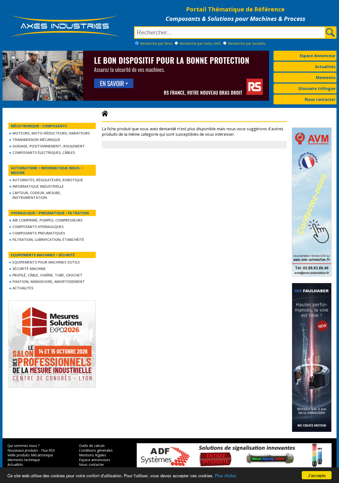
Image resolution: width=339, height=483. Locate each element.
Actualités (325, 66)
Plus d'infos (225, 475)
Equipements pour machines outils (46, 262)
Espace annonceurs (94, 459)
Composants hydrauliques (38, 226)
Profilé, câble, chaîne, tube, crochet (47, 275)
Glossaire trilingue (317, 88)
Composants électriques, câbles (43, 152)
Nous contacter (320, 99)
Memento (326, 77)
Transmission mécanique (36, 139)
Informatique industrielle (38, 186)
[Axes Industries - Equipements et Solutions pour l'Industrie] (64, 37)
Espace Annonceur (318, 55)
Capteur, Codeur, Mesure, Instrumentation (36, 195)
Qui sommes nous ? (23, 445)
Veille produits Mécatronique (30, 455)
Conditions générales (96, 450)
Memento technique (23, 459)
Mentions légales (92, 455)
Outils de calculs (92, 445)
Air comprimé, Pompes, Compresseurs (47, 220)
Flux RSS (48, 450)
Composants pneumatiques (38, 233)
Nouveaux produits (22, 450)
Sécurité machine (29, 268)
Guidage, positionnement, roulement (48, 146)
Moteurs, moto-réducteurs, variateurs (51, 133)
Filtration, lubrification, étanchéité (48, 239)
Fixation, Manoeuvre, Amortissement (48, 281)
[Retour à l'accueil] (105, 113)
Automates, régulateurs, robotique (47, 179)
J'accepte (317, 475)
